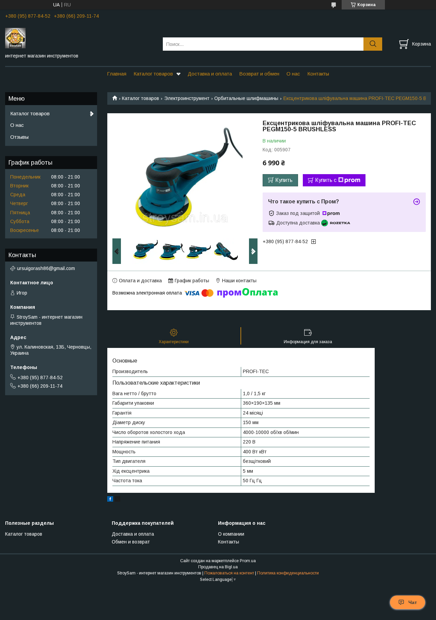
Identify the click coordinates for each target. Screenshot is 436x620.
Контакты (318, 74)
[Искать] (372, 44)
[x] (117, 500)
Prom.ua (248, 560)
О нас (293, 74)
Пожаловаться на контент (229, 573)
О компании (231, 534)
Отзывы (19, 137)
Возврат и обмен (259, 74)
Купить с (326, 180)
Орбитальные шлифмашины (246, 98)
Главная (116, 74)
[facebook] (110, 500)
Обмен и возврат (131, 541)
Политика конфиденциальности (288, 573)
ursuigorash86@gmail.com (46, 268)
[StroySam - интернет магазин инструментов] (79, 38)
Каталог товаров (153, 74)
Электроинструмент (186, 98)
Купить (284, 180)
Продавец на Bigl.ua (218, 567)
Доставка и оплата (210, 74)
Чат (412, 602)
